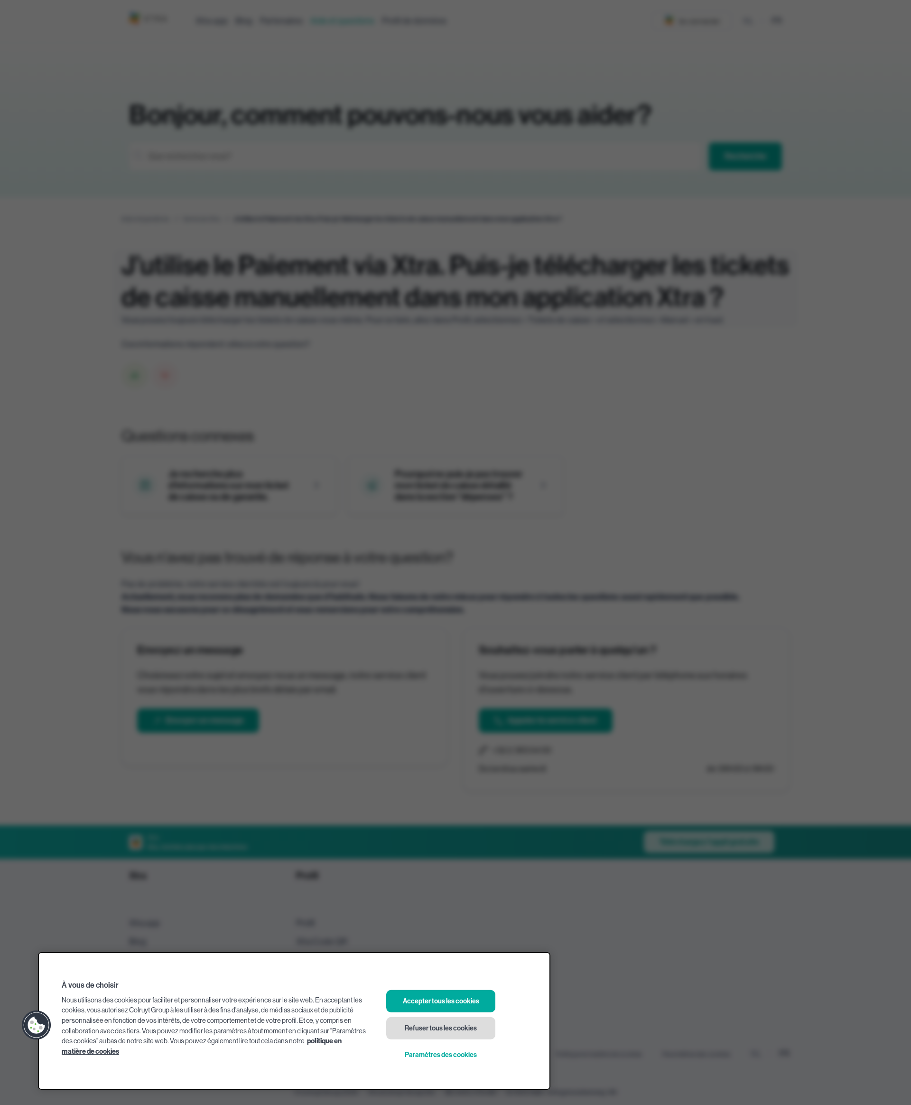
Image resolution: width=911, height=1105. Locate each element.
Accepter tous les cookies (441, 1001)
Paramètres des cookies (441, 1055)
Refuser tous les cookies (441, 1028)
